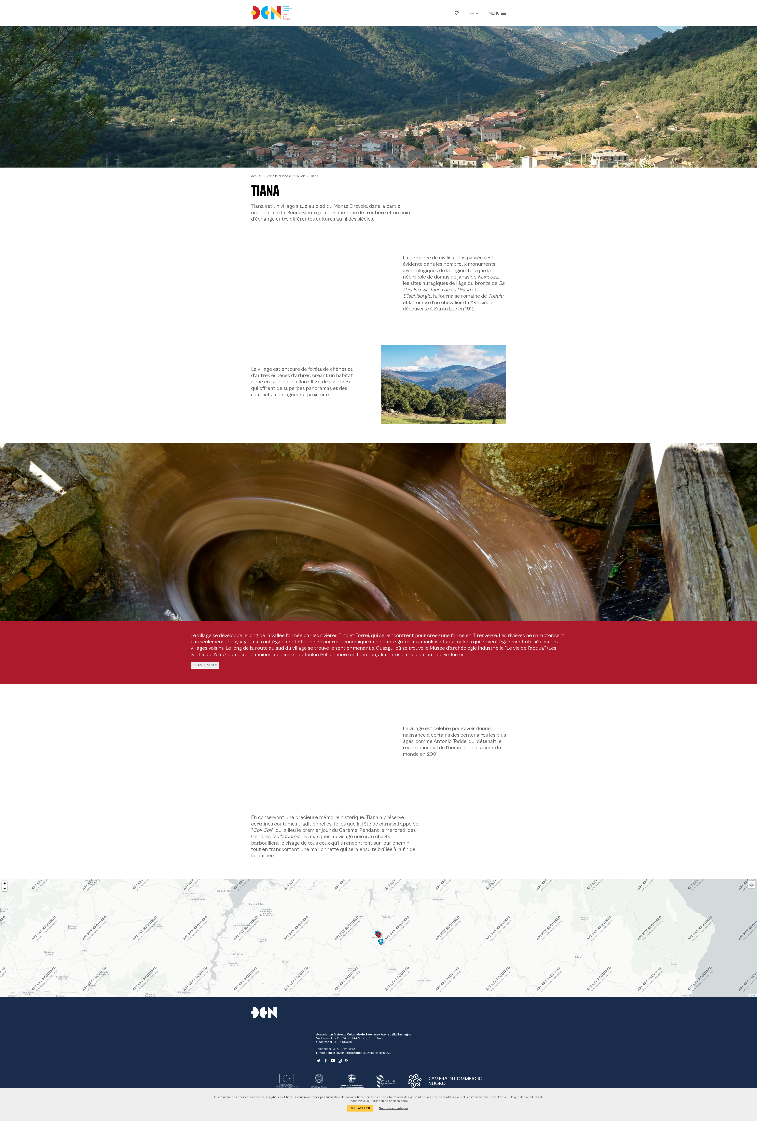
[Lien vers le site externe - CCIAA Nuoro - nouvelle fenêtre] (445, 1081)
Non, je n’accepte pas (393, 1108)
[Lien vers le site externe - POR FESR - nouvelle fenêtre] (385, 1081)
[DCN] (269, 1012)
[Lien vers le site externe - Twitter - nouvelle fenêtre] (318, 1061)
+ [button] (5, 883)
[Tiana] (378, 97)
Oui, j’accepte (360, 1108)
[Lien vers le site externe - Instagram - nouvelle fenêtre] (339, 1061)
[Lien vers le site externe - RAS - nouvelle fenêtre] (351, 1081)
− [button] (5, 888)
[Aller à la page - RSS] (347, 1061)
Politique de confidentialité (526, 1097)
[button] (456, 13)
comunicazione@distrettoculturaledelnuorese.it (358, 1053)
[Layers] (751, 884)
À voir (301, 176)
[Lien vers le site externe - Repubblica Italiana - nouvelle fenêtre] (319, 1081)
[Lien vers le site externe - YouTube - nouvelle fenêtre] (332, 1061)
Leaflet (753, 995)
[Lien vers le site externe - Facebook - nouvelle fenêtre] (325, 1061)
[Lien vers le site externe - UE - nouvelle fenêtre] (286, 1081)
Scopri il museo (204, 665)
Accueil (256, 176)
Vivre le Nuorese (279, 176)
